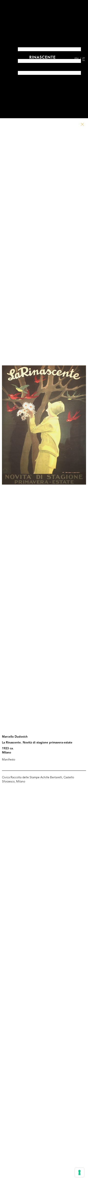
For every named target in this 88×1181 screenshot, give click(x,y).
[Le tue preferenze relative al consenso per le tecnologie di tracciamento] (79, 1172)
